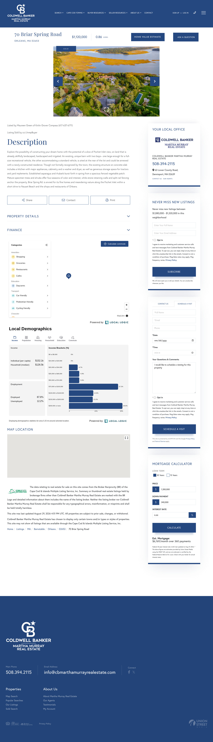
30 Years (160, 475)
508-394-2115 (163, 163)
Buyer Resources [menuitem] (96, 13)
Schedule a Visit (185, 304)
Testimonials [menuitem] (49, 704)
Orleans (52, 529)
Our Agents (167, 179)
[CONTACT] (186, 37)
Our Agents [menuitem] (49, 700)
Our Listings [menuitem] (12, 704)
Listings (20, 529)
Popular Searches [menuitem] (14, 700)
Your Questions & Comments (165, 359)
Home (10, 529)
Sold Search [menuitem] (12, 708)
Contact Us (157, 179)
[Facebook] (129, 672)
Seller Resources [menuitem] (117, 13)
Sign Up (176, 13)
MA (29, 529)
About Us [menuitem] (135, 13)
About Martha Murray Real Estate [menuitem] (60, 696)
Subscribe (174, 271)
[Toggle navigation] (203, 12)
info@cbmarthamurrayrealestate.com (79, 672)
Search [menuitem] (58, 13)
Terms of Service (160, 441)
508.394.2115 (19, 672)
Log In (186, 13)
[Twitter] (133, 672)
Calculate (174, 527)
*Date (155, 335)
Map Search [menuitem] (12, 696)
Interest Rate (159, 509)
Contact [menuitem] (148, 13)
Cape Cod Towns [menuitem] (74, 13)
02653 (62, 529)
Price (155, 483)
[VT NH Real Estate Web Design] (198, 724)
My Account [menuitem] (49, 708)
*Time (155, 347)
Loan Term (158, 470)
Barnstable (39, 529)
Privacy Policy (171, 260)
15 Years (173, 475)
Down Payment (160, 496)
